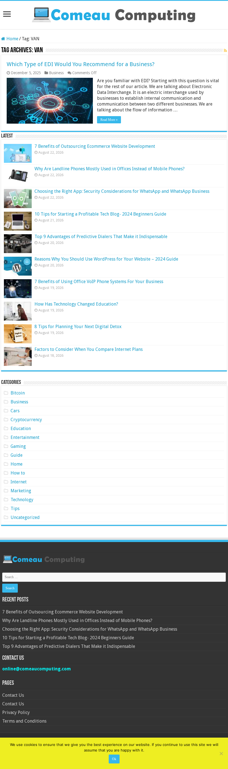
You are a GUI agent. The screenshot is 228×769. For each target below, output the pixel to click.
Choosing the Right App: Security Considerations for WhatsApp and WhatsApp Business (121, 191)
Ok (114, 759)
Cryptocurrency (26, 419)
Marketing (21, 490)
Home (11, 38)
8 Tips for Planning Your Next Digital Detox (78, 326)
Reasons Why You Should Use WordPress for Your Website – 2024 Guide (106, 259)
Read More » (109, 120)
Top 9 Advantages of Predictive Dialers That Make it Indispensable (100, 236)
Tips (15, 508)
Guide (17, 455)
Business (56, 73)
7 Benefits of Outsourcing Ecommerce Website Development (94, 146)
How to (18, 473)
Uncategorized (25, 517)
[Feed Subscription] (225, 50)
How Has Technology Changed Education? (76, 304)
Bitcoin (18, 393)
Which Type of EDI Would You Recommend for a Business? (81, 64)
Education (21, 428)
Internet (19, 482)
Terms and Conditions (24, 721)
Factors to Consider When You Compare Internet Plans (88, 349)
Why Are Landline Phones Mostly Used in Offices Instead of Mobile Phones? (109, 168)
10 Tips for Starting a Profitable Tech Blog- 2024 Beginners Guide (100, 214)
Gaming (18, 446)
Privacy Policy (16, 712)
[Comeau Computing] (114, 14)
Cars (15, 410)
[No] (221, 753)
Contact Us (13, 695)
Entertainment (25, 437)
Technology (22, 499)
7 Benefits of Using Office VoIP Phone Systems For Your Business (98, 281)
